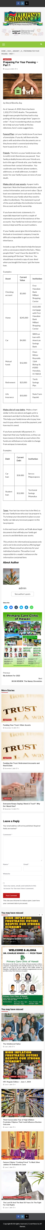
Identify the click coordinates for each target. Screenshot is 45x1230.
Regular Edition (15, 936)
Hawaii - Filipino (15, 1157)
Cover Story (7, 1114)
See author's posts (22, 594)
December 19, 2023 (10, 728)
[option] (22, 931)
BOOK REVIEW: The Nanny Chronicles (27, 680)
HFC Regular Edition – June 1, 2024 (17, 1082)
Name (6, 864)
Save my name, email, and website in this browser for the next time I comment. (20, 887)
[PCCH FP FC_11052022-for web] (22, 639)
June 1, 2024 (8, 1084)
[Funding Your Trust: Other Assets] (22, 708)
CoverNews (32, 1224)
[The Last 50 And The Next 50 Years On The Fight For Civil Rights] (22, 1186)
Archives (6, 1076)
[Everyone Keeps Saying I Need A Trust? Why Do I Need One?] (22, 787)
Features (6, 1157)
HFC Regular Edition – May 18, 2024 (19, 939)
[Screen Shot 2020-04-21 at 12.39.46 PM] (22, 32)
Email (26, 864)
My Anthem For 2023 (11, 674)
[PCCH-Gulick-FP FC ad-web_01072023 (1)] (22, 976)
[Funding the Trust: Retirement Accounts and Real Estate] (22, 746)
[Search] (41, 44)
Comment (7, 834)
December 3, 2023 (10, 768)
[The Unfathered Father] (22, 1027)
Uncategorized (8, 1038)
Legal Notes (7, 59)
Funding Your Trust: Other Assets (17, 725)
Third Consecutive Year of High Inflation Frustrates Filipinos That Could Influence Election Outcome (22, 1122)
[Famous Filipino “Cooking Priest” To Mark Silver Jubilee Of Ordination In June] (22, 1145)
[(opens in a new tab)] (22, 931)
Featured (6, 936)
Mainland (22, 1114)
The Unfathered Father (12, 1044)
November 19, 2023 (10, 809)
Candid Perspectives (10, 1197)
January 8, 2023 (9, 69)
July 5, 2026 (8, 1046)
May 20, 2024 (8, 941)
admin (22, 588)
